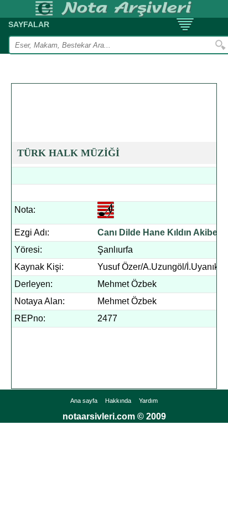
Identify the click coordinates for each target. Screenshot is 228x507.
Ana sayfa (83, 400)
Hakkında (118, 400)
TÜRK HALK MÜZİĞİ (68, 152)
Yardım (148, 400)
